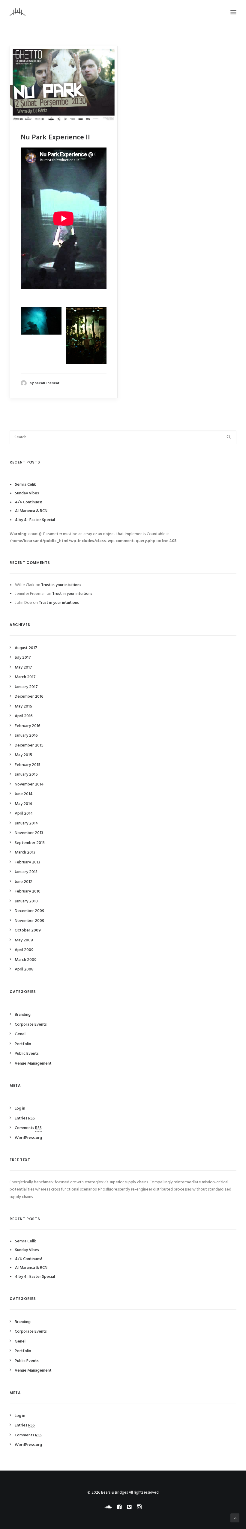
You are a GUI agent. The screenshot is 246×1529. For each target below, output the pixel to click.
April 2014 (24, 813)
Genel (20, 1034)
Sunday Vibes (27, 493)
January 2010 (26, 901)
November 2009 (29, 920)
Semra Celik (25, 484)
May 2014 (23, 803)
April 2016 (24, 716)
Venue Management (33, 1063)
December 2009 (29, 911)
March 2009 (26, 959)
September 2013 (30, 842)
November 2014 (29, 784)
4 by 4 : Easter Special (35, 520)
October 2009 (28, 930)
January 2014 (26, 823)
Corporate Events (31, 1024)
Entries (25, 1118)
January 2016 (26, 735)
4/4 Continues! (28, 502)
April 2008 (24, 969)
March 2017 (25, 677)
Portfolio (23, 1044)
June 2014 (24, 794)
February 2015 (27, 765)
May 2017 (23, 667)
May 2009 (24, 940)
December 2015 (29, 745)
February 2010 (27, 891)
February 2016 (27, 726)
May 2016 (23, 706)
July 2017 (23, 657)
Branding (23, 1014)
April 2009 (24, 949)
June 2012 (23, 881)
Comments (28, 1128)
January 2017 (26, 687)
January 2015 (26, 774)
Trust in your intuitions (61, 585)
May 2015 (23, 755)
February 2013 (27, 862)
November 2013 (29, 833)
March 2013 (25, 852)
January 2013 (26, 872)
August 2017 (26, 648)
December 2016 (29, 696)
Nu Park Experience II (55, 137)
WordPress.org (28, 1137)
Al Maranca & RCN (31, 511)
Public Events (27, 1053)
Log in (20, 1108)
